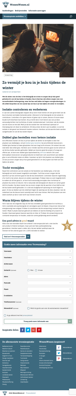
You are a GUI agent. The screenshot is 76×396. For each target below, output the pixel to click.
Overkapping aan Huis (46, 367)
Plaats (6, 289)
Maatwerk (5, 377)
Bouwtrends (6, 353)
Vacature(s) (42, 348)
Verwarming (8, 75)
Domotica (5, 363)
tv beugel (42, 356)
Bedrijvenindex (21, 11)
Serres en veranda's (26, 351)
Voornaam (7, 251)
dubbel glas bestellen (33, 143)
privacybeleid (27, 315)
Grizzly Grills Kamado (45, 363)
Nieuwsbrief (11, 308)
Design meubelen (7, 358)
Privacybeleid (31, 393)
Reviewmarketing (44, 351)
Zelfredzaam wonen (26, 377)
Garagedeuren (6, 365)
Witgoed (23, 370)
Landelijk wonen (7, 375)
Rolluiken (42, 353)
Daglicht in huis (7, 356)
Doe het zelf (6, 360)
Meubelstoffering (7, 382)
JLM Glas (43, 152)
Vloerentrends (24, 363)
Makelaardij (6, 379)
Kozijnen (5, 372)
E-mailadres (8, 296)
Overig (4, 384)
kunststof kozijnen (45, 365)
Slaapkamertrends (26, 353)
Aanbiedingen (7, 11)
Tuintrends (23, 358)
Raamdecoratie (25, 346)
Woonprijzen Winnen (26, 375)
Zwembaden (24, 382)
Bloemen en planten (8, 351)
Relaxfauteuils (24, 348)
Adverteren (42, 346)
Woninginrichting (25, 372)
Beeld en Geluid (7, 348)
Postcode (7, 283)
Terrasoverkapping (26, 356)
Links (40, 358)
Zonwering (23, 379)
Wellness (23, 365)
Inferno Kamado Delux (46, 360)
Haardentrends (7, 367)
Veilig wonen (24, 360)
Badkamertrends (7, 346)
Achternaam (8, 264)
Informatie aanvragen (37, 11)
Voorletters (8, 257)
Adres (6, 277)
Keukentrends (6, 370)
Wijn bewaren (24, 367)
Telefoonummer (12, 302)
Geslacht (10, 270)
